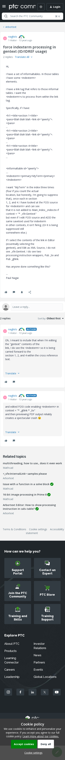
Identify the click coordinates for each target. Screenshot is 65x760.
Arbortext (10, 27)
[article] (32, 356)
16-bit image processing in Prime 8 (25, 494)
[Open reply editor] (32, 307)
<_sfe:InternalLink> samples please (25, 473)
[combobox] (32, 16)
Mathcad (8, 467)
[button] (4, 7)
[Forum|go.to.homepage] (19, 7)
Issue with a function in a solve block (26, 484)
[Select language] (41, 6)
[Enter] (6, 16)
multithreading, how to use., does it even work (32, 463)
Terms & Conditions (14, 529)
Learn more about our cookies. (41, 736)
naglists (12, 36)
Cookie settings (38, 529)
